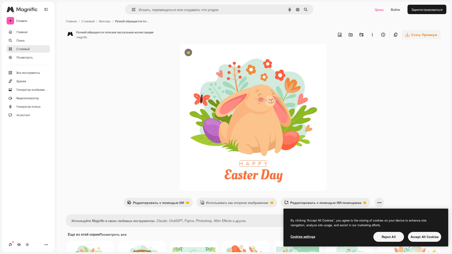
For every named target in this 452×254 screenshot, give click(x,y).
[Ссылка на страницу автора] (70, 34)
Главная (71, 21)
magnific (81, 37)
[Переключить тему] (27, 244)
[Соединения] (10, 244)
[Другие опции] (372, 34)
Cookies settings (303, 236)
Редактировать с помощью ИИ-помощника (322, 203)
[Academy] (19, 244)
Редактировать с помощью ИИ (155, 203)
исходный (211, 53)
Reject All (389, 236)
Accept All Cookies (425, 236)
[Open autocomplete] (131, 9)
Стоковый (88, 21)
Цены (379, 9)
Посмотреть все (113, 234)
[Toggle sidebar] (46, 9)
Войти (395, 9)
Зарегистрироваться (427, 9)
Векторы (105, 21)
